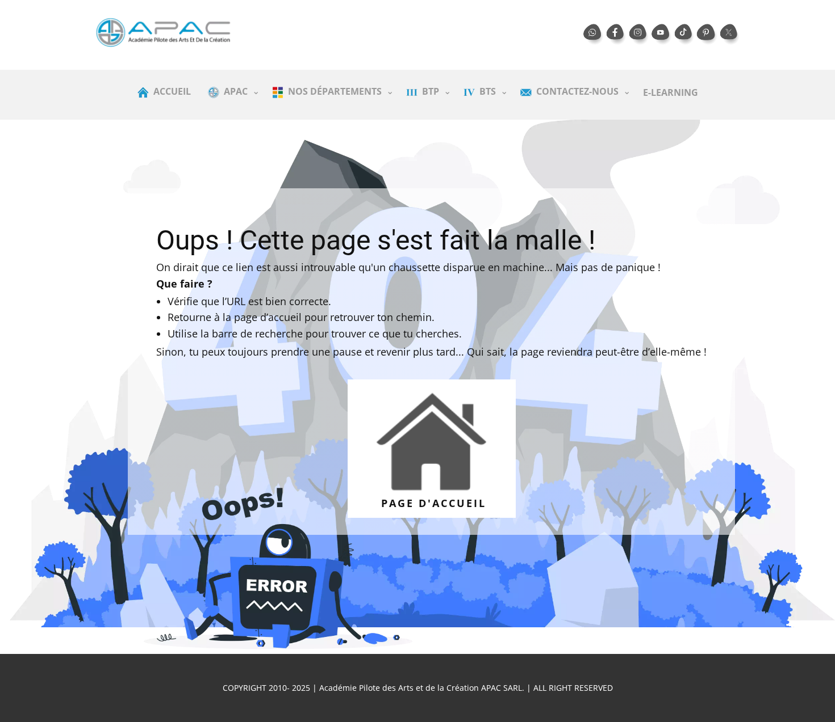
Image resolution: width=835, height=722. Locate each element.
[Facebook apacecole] (616, 34)
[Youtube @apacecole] (661, 34)
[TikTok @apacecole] (684, 34)
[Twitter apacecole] (730, 34)
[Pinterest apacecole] (707, 34)
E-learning (670, 92)
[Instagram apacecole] (639, 34)
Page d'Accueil (431, 503)
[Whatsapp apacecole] (593, 34)
